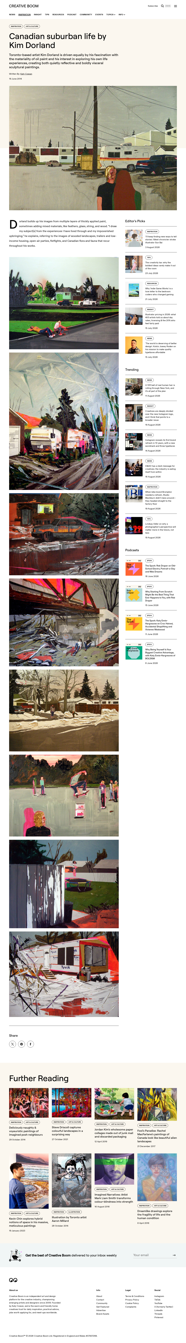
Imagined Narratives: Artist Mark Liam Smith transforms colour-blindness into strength (114, 1198)
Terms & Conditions (134, 1296)
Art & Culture (32, 26)
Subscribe (153, 6)
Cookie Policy (132, 1303)
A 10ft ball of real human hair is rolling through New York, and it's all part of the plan (160, 388)
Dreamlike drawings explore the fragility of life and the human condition (154, 1214)
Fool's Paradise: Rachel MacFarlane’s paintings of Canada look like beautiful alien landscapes (157, 1136)
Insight (150, 310)
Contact (100, 1299)
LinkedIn (158, 1310)
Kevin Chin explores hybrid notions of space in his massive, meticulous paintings (28, 1222)
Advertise (101, 1310)
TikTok (157, 1299)
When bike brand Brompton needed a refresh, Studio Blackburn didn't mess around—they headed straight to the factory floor (160, 498)
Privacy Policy (132, 1299)
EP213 (149, 645)
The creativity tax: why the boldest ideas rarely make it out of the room (160, 265)
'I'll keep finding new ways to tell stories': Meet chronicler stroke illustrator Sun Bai (161, 239)
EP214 (149, 616)
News (149, 338)
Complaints (130, 1306)
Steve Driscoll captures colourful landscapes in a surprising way (67, 1131)
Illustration (74, 1212)
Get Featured (102, 1306)
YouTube (158, 1303)
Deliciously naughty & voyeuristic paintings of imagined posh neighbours (26, 1131)
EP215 (149, 587)
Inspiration (16, 26)
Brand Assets (102, 1314)
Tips (149, 258)
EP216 (149, 561)
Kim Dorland (50, 55)
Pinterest (158, 1317)
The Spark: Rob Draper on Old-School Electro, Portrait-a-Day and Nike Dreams (160, 568)
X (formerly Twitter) (163, 1306)
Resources (152, 284)
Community (101, 1303)
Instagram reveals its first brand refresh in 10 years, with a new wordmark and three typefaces (160, 443)
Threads (158, 1314)
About (99, 1296)
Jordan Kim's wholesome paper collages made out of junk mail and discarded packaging (114, 1133)
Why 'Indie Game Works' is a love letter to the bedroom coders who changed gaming (159, 291)
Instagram (159, 1296)
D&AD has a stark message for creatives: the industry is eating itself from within (160, 469)
